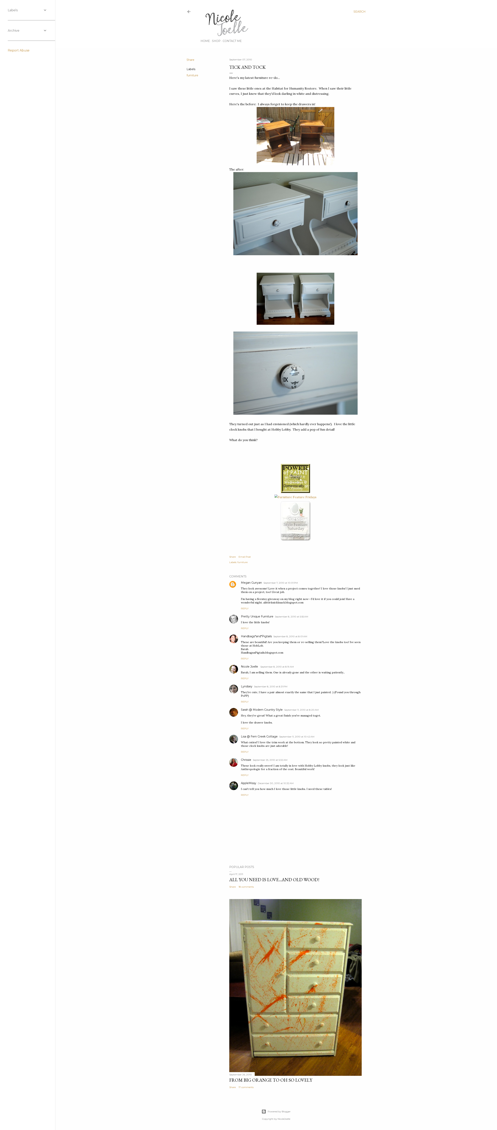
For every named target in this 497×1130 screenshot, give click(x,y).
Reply (244, 608)
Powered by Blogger (279, 1111)
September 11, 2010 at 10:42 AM (296, 736)
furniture (192, 75)
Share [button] (190, 60)
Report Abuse (19, 50)
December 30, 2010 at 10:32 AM (276, 783)
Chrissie (246, 760)
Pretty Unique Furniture (257, 616)
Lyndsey (246, 686)
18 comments (246, 886)
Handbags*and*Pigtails (256, 636)
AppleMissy (248, 783)
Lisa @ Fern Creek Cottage (259, 736)
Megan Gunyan (251, 582)
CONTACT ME (232, 41)
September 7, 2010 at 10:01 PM (280, 582)
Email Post (245, 556)
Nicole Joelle (250, 666)
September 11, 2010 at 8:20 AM (301, 709)
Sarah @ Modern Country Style (262, 709)
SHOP (216, 41)
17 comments (246, 1087)
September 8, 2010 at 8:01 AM (290, 636)
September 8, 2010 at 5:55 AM (291, 616)
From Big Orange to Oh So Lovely (270, 1080)
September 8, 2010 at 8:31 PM (270, 686)
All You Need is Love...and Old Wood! (274, 880)
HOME (205, 41)
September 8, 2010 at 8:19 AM (277, 666)
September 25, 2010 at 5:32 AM (270, 759)
